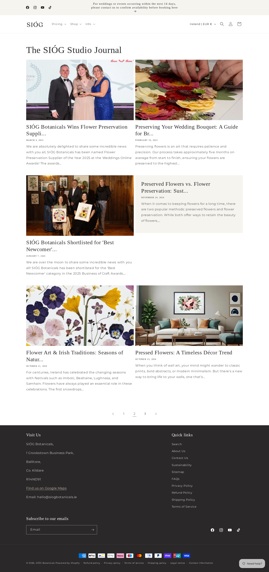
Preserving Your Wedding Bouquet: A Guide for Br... (186, 130)
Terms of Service (184, 506)
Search (177, 444)
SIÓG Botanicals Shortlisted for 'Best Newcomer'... (70, 245)
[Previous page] (113, 414)
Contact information (201, 563)
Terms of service (134, 563)
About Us (179, 451)
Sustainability (182, 465)
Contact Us (180, 458)
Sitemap (178, 472)
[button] (58, 24)
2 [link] (134, 414)
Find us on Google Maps (46, 488)
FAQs (176, 479)
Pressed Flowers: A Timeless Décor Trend (183, 352)
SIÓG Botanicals (45, 563)
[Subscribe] (92, 529)
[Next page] (155, 414)
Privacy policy (112, 563)
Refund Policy (182, 492)
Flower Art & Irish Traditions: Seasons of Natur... (74, 355)
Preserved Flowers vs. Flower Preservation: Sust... (175, 187)
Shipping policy (157, 563)
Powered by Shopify (68, 563)
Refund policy (91, 563)
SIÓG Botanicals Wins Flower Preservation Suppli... (77, 130)
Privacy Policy (182, 486)
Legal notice (177, 563)
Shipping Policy (183, 499)
